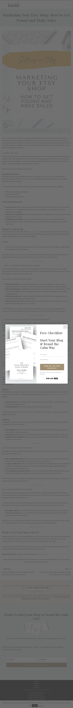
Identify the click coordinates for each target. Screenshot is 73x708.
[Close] (65, 327)
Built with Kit (52, 378)
